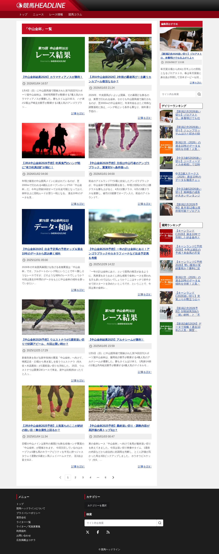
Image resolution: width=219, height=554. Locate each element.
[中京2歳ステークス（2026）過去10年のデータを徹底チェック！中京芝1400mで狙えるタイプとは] (166, 178)
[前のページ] (60, 477)
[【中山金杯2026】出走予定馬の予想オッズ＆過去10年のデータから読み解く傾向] (53, 226)
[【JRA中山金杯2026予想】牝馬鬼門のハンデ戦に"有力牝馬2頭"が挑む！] (53, 140)
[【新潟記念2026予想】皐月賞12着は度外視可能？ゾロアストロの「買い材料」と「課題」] (166, 209)
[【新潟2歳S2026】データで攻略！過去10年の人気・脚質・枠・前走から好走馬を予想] (166, 328)
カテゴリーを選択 (97, 505)
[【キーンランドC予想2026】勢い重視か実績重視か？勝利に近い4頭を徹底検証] (166, 266)
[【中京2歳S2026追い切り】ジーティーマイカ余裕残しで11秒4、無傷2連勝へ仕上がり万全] (166, 162)
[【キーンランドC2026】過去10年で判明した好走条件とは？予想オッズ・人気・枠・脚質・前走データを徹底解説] (166, 235)
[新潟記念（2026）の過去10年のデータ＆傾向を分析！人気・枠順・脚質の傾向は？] (166, 147)
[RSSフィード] (108, 532)
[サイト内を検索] (199, 94)
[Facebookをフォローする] (98, 532)
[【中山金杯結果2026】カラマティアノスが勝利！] (53, 54)
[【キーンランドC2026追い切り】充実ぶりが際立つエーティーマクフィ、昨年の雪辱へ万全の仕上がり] (166, 297)
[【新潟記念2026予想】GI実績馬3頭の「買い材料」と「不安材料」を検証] (166, 313)
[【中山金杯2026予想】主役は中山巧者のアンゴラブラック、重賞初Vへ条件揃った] (120, 140)
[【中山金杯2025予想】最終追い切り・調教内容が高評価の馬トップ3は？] (120, 403)
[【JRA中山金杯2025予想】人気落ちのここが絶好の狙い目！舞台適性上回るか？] (53, 403)
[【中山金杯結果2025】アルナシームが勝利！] (120, 317)
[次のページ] (113, 477)
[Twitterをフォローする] (88, 532)
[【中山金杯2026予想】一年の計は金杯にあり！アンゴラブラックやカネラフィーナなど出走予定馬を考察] (120, 226)
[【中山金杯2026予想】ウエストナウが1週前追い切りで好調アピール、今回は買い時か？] (53, 317)
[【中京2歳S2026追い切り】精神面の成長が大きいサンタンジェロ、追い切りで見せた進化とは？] (166, 193)
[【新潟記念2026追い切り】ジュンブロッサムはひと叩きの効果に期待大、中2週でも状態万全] (166, 131)
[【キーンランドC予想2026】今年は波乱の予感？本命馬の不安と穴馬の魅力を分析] (166, 251)
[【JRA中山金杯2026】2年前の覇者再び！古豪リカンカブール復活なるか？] (120, 54)
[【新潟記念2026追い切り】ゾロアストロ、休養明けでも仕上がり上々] (166, 116)
